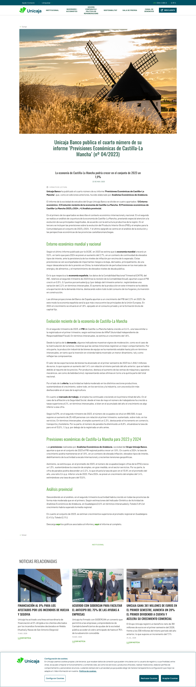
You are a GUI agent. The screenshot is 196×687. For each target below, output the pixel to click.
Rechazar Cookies (149, 678)
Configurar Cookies (55, 678)
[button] (23, 27)
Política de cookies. (88, 671)
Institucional (52, 10)
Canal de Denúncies (149, 10)
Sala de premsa (130, 10)
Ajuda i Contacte (28, 3)
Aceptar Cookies (170, 678)
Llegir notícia (24, 638)
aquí (58, 524)
